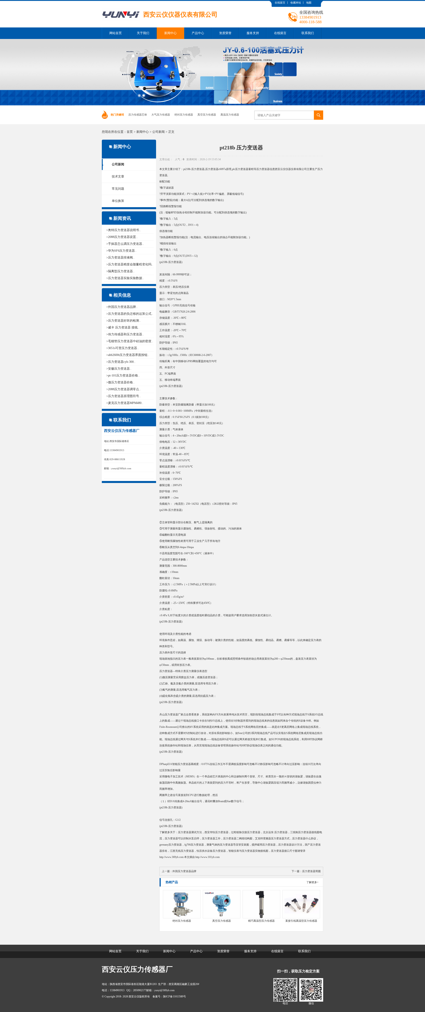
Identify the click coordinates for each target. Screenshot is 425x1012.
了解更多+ (312, 882)
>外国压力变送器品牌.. (122, 307)
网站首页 (115, 33)
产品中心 (198, 33)
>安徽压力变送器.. (118, 368)
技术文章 (118, 176)
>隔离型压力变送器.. (120, 271)
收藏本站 (295, 2)
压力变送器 (198, 169)
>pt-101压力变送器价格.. (123, 375)
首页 (130, 131)
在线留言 (280, 2)
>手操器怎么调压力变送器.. (125, 243)
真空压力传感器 (206, 114)
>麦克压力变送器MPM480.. (124, 403)
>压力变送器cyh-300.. (120, 361)
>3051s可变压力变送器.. (122, 348)
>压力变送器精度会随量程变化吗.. (129, 264)
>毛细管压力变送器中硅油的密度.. (129, 341)
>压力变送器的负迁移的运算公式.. (129, 313)
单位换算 (118, 201)
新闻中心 (170, 33)
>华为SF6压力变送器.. (121, 250)
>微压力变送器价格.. (120, 382)
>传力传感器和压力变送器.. (125, 334)
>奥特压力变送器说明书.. (123, 230)
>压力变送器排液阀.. (120, 257)
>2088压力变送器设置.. (122, 237)
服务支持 (253, 33)
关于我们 (143, 33)
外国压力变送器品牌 (184, 871)
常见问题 (118, 188)
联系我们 (307, 33)
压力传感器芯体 (137, 114)
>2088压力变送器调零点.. (123, 389)
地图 (308, 2)
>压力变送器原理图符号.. (123, 396)
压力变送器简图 (311, 871)
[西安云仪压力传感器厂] (160, 4)
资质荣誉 (225, 33)
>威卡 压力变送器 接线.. (122, 327)
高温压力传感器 (229, 114)
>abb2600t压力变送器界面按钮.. (127, 355)
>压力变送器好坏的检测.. (123, 320)
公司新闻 (158, 131)
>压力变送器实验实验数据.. (125, 278)
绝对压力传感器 (183, 114)
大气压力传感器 (160, 114)
